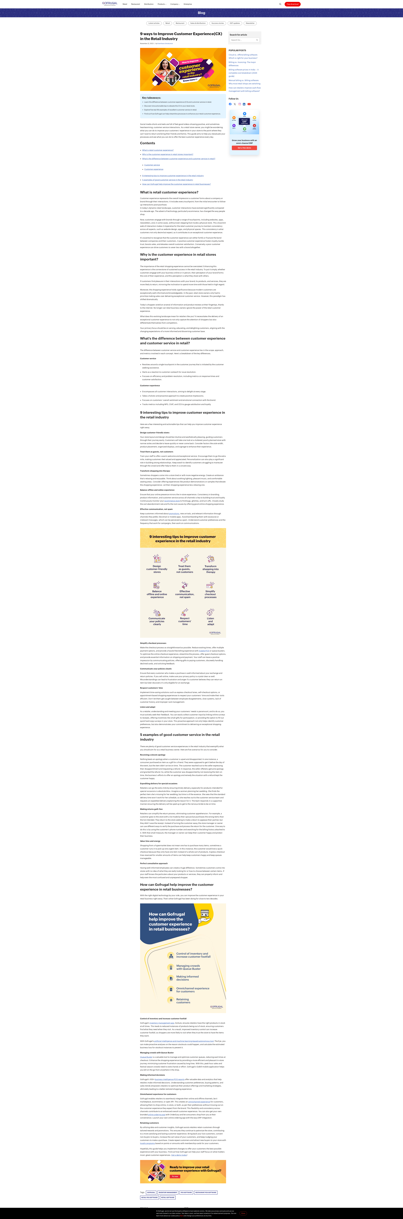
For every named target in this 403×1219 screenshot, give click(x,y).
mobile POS (204, 651)
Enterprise (188, 4)
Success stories (218, 23)
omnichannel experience (199, 1102)
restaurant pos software (205, 1192)
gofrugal (151, 1192)
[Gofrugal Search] (280, 4)
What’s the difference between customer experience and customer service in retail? (178, 159)
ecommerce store (172, 501)
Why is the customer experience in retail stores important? (167, 154)
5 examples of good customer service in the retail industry (167, 180)
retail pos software (149, 1197)
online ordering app (156, 1115)
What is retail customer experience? (158, 150)
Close (243, 1213)
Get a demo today (179, 1155)
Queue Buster (146, 1057)
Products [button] (161, 4)
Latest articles (154, 23)
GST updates (235, 23)
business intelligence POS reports (169, 1079)
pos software (186, 1192)
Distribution (149, 4)
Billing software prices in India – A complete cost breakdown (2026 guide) (244, 73)
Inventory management (168, 1192)
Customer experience (153, 169)
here (181, 1216)
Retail (125, 4)
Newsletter (250, 23)
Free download (292, 4)
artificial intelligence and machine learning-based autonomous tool (184, 1041)
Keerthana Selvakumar (165, 43)
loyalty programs (147, 1143)
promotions (174, 513)
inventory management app (162, 1023)
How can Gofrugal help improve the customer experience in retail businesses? (176, 184)
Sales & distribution (198, 23)
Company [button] (174, 4)
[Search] (257, 40)
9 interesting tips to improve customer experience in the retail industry (173, 176)
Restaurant (135, 4)
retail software (167, 1197)
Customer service (152, 165)
